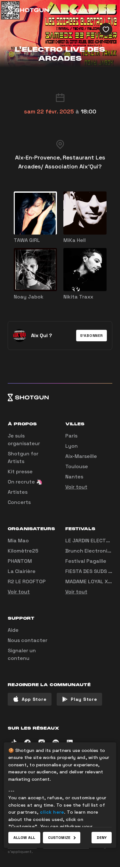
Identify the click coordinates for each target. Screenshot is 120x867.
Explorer (82, 10)
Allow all (24, 837)
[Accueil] (28, 10)
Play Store (84, 699)
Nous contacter (27, 640)
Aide (13, 630)
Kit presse (20, 471)
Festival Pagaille (85, 561)
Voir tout (76, 487)
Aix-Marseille (81, 456)
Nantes (74, 476)
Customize (59, 837)
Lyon (71, 446)
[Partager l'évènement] (106, 10)
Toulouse (76, 466)
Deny (102, 837)
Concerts (19, 502)
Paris (71, 435)
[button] (91, 335)
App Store (34, 699)
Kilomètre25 (23, 550)
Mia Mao (18, 540)
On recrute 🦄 (25, 481)
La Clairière (22, 571)
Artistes (18, 492)
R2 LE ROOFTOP (27, 581)
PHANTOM (20, 561)
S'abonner (91, 335)
